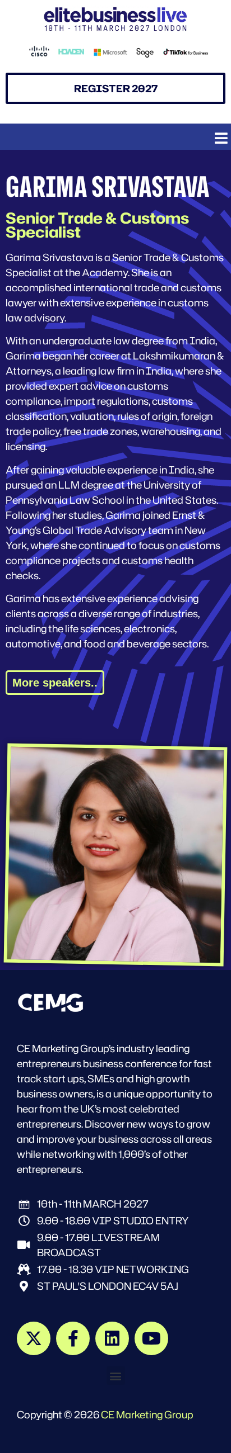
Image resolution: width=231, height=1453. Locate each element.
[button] (221, 138)
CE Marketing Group (147, 1414)
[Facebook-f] (73, 1338)
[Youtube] (151, 1338)
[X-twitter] (33, 1338)
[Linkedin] (112, 1338)
